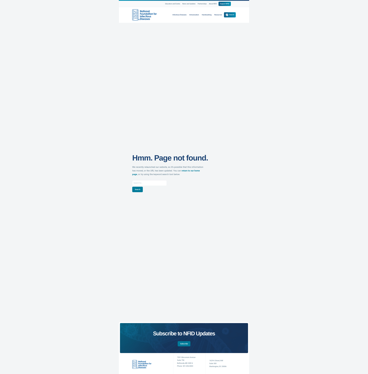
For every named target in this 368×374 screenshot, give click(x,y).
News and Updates (189, 4)
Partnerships (202, 4)
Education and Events (172, 4)
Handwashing (207, 15)
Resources (218, 15)
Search (231, 15)
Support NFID (224, 4)
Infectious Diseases (179, 15)
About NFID (213, 4)
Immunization (194, 15)
